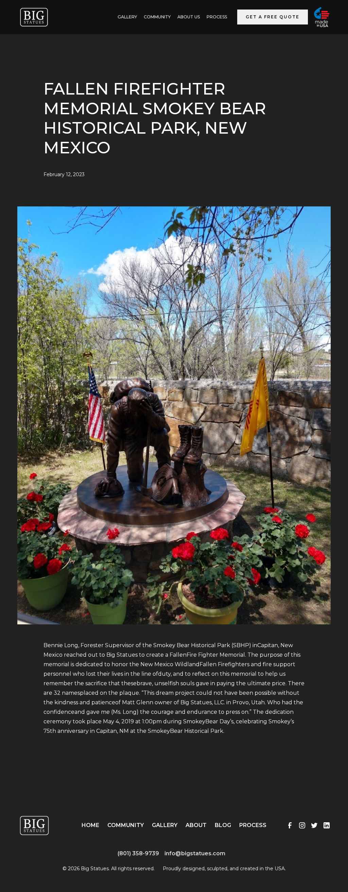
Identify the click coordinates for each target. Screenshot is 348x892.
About (196, 825)
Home (90, 825)
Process (217, 16)
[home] (34, 17)
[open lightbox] (174, 423)
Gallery (164, 825)
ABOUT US (188, 16)
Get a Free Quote (272, 16)
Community (157, 16)
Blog (223, 825)
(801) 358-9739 (138, 853)
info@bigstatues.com (194, 853)
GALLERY (127, 16)
